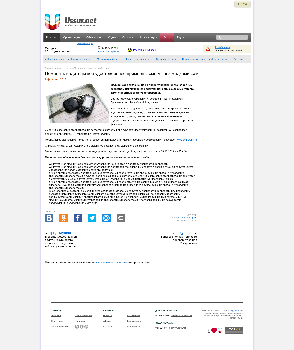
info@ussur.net (235, 310)
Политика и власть (80, 59)
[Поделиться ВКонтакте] (49, 218)
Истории (238, 59)
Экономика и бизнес (108, 59)
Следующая (183, 233)
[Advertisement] (225, 211)
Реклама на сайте (60, 326)
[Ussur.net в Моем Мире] (86, 327)
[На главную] (71, 20)
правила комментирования (111, 262)
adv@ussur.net (178, 328)
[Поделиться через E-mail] (121, 218)
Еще (179, 37)
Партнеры (80, 321)
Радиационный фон (144, 50)
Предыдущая (60, 233)
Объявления (94, 37)
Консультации (148, 37)
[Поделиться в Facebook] (78, 218)
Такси (167, 37)
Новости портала (83, 315)
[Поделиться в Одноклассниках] (63, 218)
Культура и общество (138, 59)
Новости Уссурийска (75, 68)
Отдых (112, 37)
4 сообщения (222, 47)
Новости (51, 37)
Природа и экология (193, 59)
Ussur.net (192, 220)
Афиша (107, 321)
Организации (71, 37)
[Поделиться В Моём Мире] (106, 218)
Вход (244, 4)
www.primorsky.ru (187, 139)
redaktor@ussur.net (182, 315)
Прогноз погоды (85, 43)
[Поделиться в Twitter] (92, 218)
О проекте (56, 315)
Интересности (219, 59)
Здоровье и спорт (166, 59)
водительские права (186, 217)
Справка (127, 37)
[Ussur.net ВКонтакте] (82, 327)
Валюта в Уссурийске (108, 51)
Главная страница (54, 68)
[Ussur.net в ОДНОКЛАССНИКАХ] (77, 327)
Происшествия (55, 59)
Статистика (57, 321)
